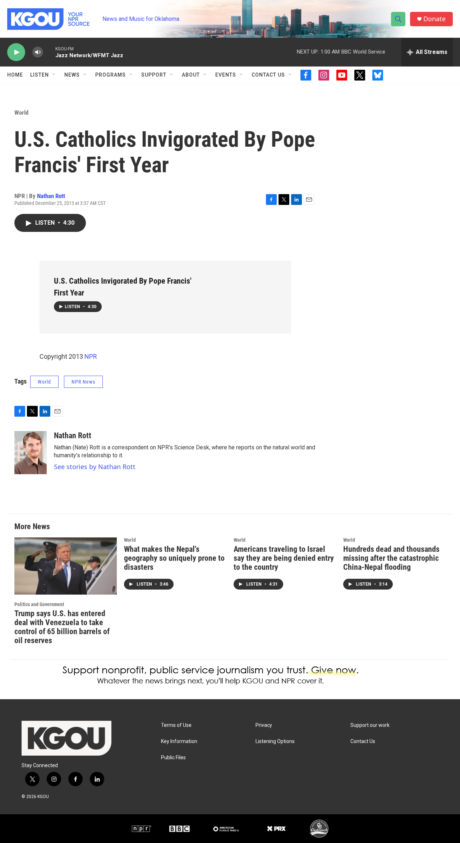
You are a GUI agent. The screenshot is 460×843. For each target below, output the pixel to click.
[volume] (38, 52)
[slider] (49, 52)
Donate (434, 19)
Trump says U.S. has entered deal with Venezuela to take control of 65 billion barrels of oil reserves (62, 627)
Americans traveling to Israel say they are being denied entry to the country (284, 558)
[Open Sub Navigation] (54, 75)
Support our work (370, 725)
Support (153, 75)
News (72, 75)
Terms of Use (176, 725)
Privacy (264, 725)
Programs (110, 75)
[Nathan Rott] (30, 452)
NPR (90, 356)
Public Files (173, 757)
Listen (39, 75)
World (21, 112)
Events (225, 75)
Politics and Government (39, 604)
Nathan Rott (51, 196)
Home (15, 75)
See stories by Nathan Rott (94, 466)
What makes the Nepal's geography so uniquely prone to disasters (174, 558)
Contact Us (268, 75)
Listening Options (275, 741)
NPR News (83, 382)
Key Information (179, 741)
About (191, 75)
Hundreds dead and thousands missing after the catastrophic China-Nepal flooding (391, 558)
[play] (16, 52)
